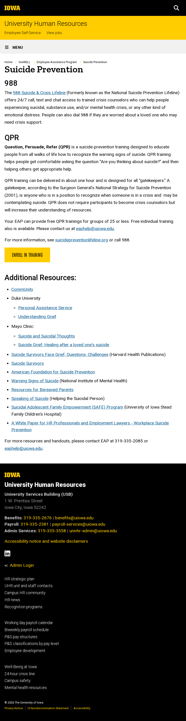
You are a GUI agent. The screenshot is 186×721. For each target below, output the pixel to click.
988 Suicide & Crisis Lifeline (39, 92)
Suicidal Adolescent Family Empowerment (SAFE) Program (67, 407)
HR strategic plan (19, 579)
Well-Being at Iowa (21, 667)
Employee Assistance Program (57, 62)
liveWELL (24, 62)
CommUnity (22, 289)
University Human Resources (46, 23)
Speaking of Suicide (30, 398)
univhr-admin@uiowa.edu (93, 530)
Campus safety (17, 680)
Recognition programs (23, 607)
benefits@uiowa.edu (74, 517)
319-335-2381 (35, 524)
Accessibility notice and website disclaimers (46, 541)
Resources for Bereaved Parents (42, 389)
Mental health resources (26, 687)
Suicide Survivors (27, 363)
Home (8, 62)
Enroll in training (27, 255)
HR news (12, 600)
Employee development (25, 650)
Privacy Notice (14, 708)
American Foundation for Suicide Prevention (53, 372)
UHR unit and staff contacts (29, 586)
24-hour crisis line (20, 674)
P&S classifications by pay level (32, 643)
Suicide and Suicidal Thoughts (46, 336)
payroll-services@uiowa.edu (78, 524)
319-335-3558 (52, 530)
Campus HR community (25, 593)
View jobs (54, 33)
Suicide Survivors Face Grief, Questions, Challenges (59, 354)
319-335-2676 (38, 517)
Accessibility (81, 708)
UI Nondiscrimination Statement (48, 708)
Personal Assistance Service (45, 307)
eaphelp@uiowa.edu (95, 228)
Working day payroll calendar (29, 622)
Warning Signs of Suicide (35, 380)
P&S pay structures (21, 637)
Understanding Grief (37, 316)
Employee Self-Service (23, 33)
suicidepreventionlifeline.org (81, 240)
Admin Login (22, 565)
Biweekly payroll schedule (27, 630)
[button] (176, 8)
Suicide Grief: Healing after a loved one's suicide (63, 344)
